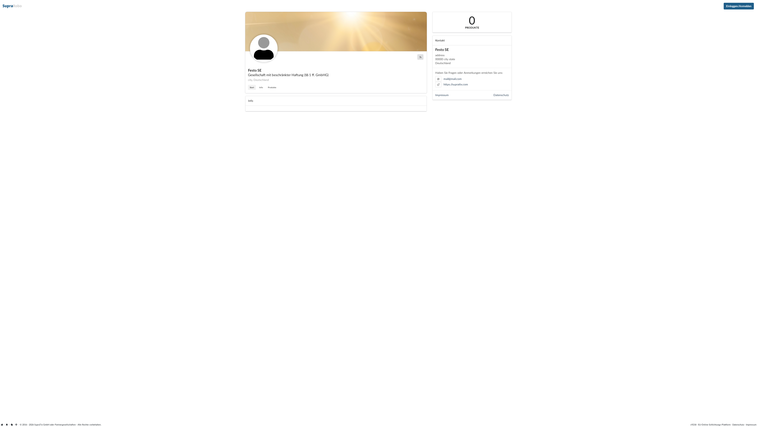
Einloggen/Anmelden (738, 6)
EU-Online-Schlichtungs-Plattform (714, 424)
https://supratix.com (456, 84)
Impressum (442, 95)
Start (252, 87)
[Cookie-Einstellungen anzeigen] (12, 424)
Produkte (272, 87)
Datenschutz (501, 95)
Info (261, 87)
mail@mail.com (453, 78)
